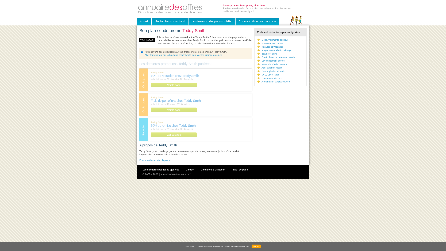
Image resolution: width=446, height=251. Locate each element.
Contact (190, 169)
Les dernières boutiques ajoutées (161, 169)
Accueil (144, 21)
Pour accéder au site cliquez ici (155, 160)
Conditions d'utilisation (213, 169)
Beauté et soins (269, 53)
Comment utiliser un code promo (257, 21)
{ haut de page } (240, 169)
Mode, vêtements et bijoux (275, 40)
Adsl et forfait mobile (272, 67)
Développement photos (273, 60)
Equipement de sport (272, 78)
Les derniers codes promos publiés (212, 21)
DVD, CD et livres (270, 74)
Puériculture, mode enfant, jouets (278, 57)
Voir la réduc (174, 134)
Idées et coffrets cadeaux (274, 64)
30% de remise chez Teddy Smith (173, 125)
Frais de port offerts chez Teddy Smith (176, 100)
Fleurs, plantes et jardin (273, 71)
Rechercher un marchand (169, 21)
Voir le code (173, 84)
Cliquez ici (228, 246)
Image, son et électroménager (277, 50)
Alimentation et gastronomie (276, 81)
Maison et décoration (272, 43)
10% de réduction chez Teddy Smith (175, 76)
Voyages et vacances (272, 46)
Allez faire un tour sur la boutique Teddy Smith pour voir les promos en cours (183, 55)
